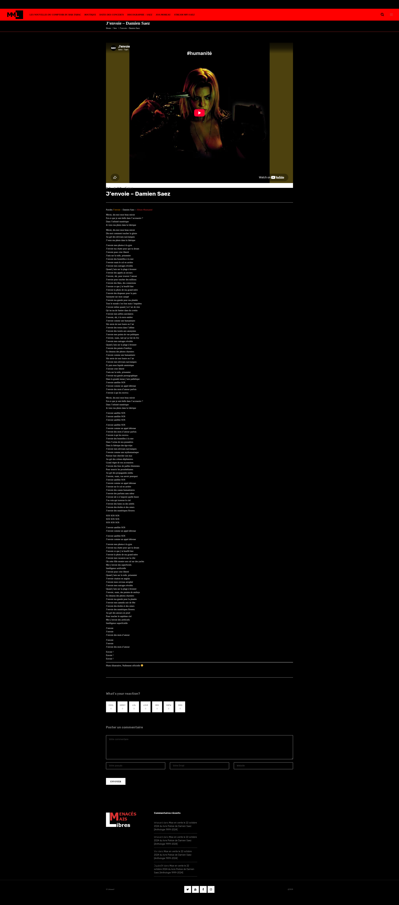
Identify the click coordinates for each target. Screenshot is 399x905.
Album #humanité (144, 210)
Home (108, 28)
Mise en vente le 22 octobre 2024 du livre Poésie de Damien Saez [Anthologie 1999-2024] (175, 826)
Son (115, 28)
